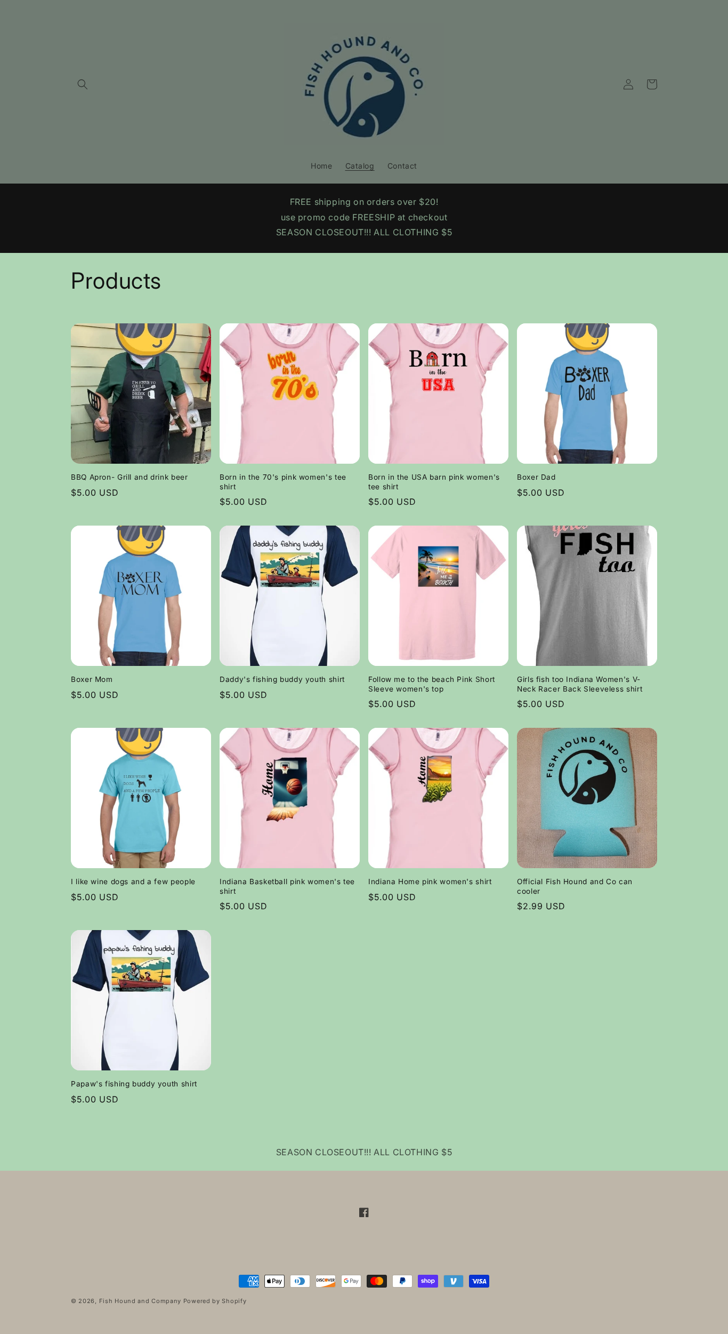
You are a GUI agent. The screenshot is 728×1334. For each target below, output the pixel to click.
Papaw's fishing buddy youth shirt (134, 1083)
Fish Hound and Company (140, 1301)
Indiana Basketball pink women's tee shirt (287, 886)
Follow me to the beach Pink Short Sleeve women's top (431, 684)
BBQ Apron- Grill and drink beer (129, 477)
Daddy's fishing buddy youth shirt (282, 679)
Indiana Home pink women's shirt (430, 881)
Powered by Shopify (215, 1301)
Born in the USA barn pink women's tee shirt (434, 482)
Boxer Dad (536, 477)
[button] (82, 84)
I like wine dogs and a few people (133, 881)
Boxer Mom (92, 679)
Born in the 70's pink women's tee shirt (283, 482)
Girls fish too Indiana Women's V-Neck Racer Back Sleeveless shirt (579, 684)
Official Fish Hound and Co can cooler (575, 886)
